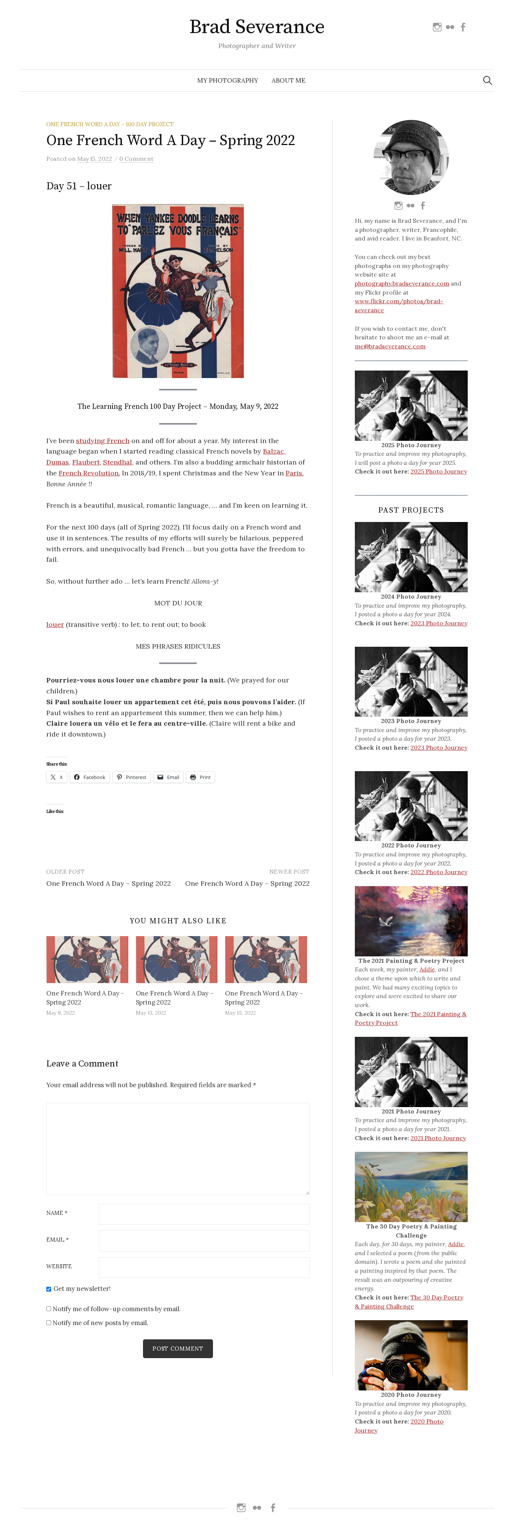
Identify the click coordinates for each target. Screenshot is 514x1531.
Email (57, 1240)
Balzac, (274, 451)
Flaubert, (86, 462)
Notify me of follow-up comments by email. (117, 1309)
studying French (102, 440)
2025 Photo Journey (439, 471)
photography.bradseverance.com (402, 283)
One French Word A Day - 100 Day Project (110, 124)
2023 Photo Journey (439, 623)
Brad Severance (257, 27)
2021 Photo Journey (438, 1138)
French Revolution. (89, 473)
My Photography (227, 80)
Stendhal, (118, 462)
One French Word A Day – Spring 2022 (108, 883)
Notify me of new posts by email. (100, 1323)
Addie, (428, 969)
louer (55, 624)
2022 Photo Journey (439, 872)
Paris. (295, 473)
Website (59, 1266)
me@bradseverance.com (390, 346)
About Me (289, 80)
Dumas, (58, 462)
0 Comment (136, 158)
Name (57, 1213)
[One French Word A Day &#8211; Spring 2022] (87, 959)
